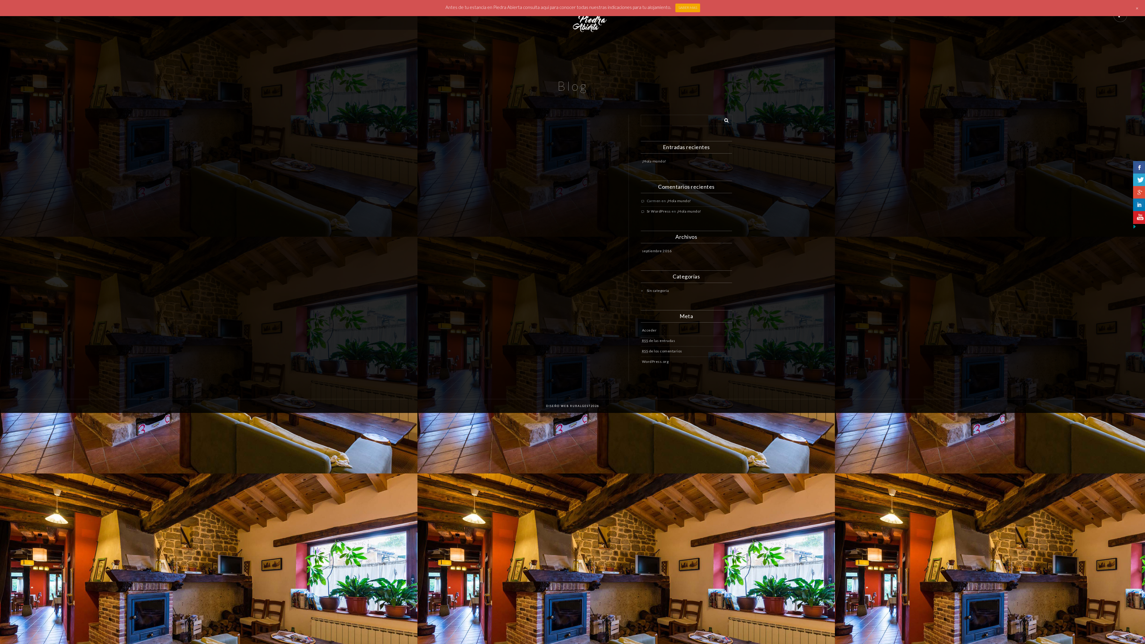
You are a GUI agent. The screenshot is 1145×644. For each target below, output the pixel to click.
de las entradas (658, 340)
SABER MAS (687, 7)
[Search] (724, 119)
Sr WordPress (659, 211)
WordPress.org (655, 361)
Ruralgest (580, 406)
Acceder (649, 330)
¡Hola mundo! (654, 161)
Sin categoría (658, 290)
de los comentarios (662, 351)
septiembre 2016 (657, 251)
